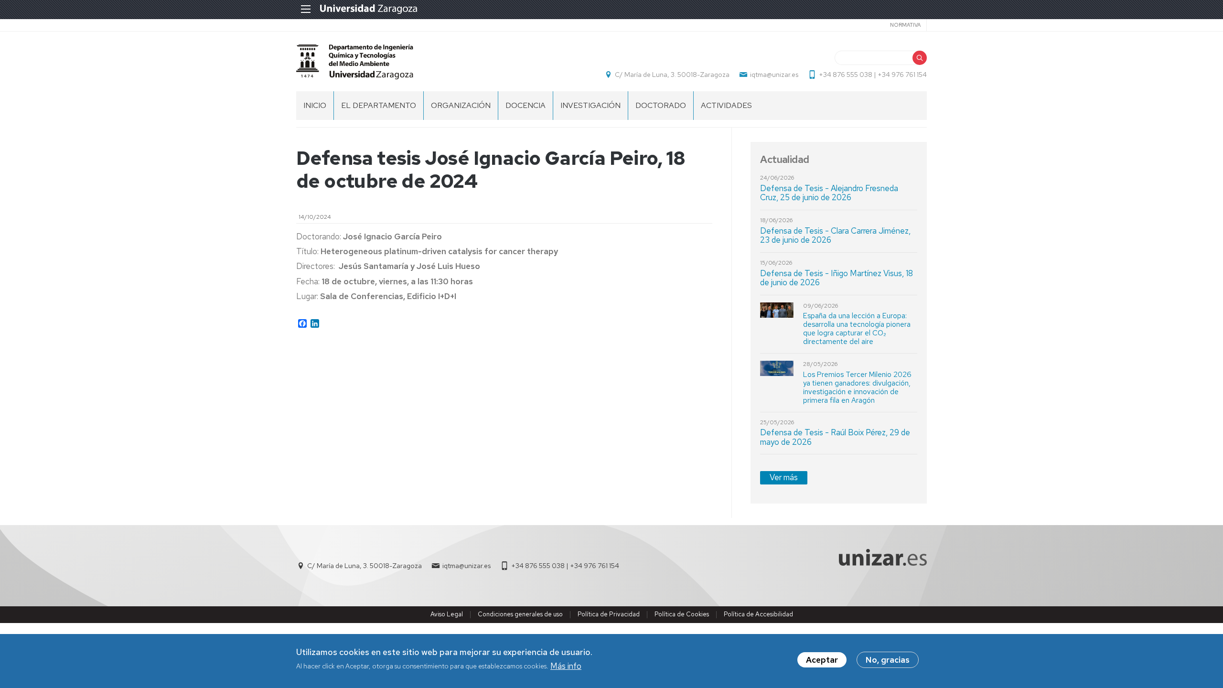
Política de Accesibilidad (758, 614)
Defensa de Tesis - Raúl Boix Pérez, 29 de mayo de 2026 (835, 437)
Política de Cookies (681, 614)
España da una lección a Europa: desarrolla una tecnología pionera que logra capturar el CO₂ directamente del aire (857, 328)
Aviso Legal (446, 614)
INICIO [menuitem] (314, 105)
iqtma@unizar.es (774, 74)
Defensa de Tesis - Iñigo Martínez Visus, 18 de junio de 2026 (836, 278)
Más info (565, 666)
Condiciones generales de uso (520, 614)
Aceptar (822, 660)
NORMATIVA (905, 25)
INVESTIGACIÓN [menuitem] (590, 105)
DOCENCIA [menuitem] (525, 105)
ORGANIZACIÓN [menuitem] (461, 105)
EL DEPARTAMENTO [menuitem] (378, 105)
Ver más (784, 477)
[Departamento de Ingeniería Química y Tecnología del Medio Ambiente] (354, 61)
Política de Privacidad (609, 614)
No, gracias (888, 660)
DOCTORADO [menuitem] (660, 105)
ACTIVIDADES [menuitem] (726, 105)
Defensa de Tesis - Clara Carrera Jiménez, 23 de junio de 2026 (835, 236)
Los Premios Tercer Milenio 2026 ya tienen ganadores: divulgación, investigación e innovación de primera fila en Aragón (857, 387)
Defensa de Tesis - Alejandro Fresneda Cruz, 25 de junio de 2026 (829, 193)
